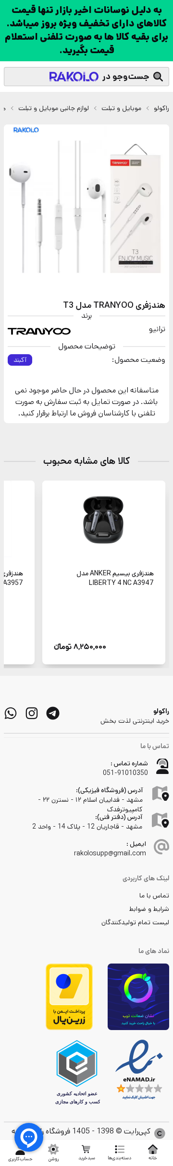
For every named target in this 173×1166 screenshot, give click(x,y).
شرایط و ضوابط (149, 909)
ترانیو (157, 329)
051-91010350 (125, 773)
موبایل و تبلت (121, 108)
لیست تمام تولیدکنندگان (135, 922)
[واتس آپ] (10, 713)
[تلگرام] (53, 713)
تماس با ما (154, 895)
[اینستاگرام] (31, 713)
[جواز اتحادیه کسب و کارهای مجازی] (77, 1072)
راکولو (161, 108)
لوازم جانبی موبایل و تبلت (53, 108)
